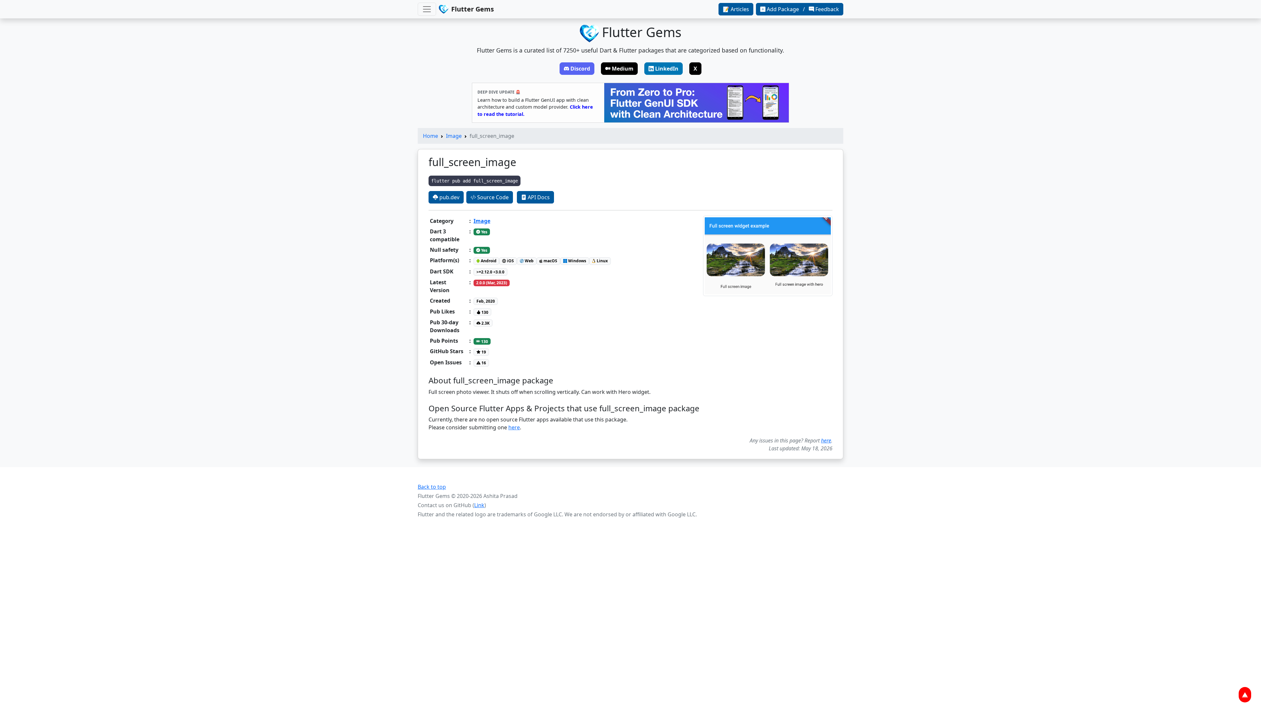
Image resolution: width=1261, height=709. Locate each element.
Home (430, 136)
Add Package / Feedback (803, 9)
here (514, 427)
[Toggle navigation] (427, 9)
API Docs (538, 197)
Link (479, 505)
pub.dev (448, 197)
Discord (580, 68)
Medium (622, 68)
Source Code (492, 197)
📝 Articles (736, 9)
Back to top (432, 486)
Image (454, 136)
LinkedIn (666, 68)
